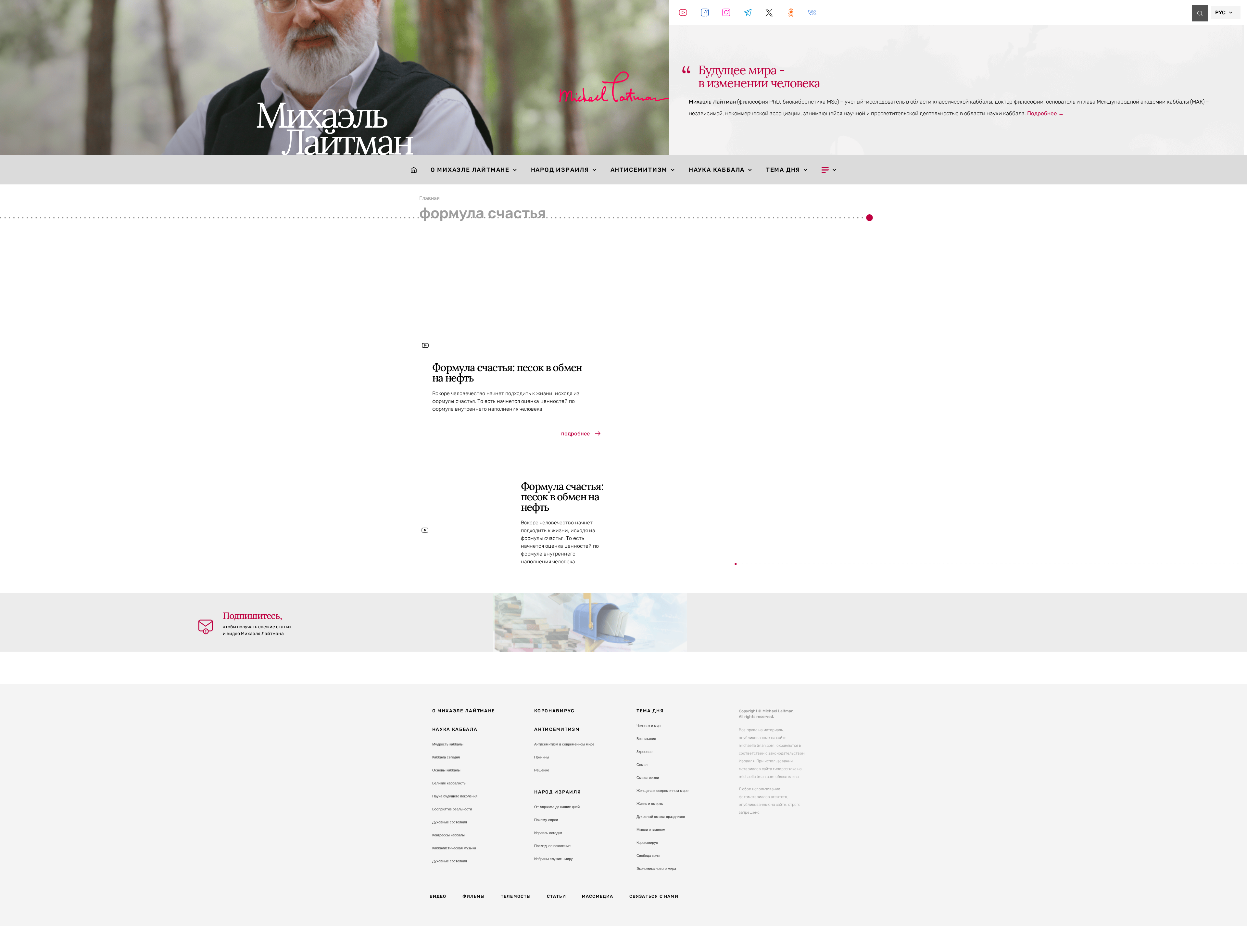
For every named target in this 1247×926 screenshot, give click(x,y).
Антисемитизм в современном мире (564, 744)
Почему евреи (546, 820)
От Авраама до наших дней (557, 807)
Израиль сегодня (548, 833)
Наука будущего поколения (454, 796)
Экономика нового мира (656, 868)
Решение (541, 770)
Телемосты (516, 896)
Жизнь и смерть (649, 804)
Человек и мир (648, 726)
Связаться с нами (653, 896)
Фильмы (473, 896)
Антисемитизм (639, 170)
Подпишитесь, (252, 615)
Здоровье (644, 752)
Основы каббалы (446, 770)
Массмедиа (597, 896)
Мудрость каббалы (447, 744)
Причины (541, 757)
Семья (642, 765)
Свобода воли (648, 855)
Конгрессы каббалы (448, 835)
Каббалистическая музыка (454, 848)
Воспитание (646, 739)
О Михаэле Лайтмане (470, 170)
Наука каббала (717, 170)
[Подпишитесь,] (205, 626)
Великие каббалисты (449, 783)
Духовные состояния (449, 822)
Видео (438, 896)
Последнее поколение (552, 846)
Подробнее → (1045, 113)
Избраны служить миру (553, 859)
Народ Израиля (560, 170)
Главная (429, 198)
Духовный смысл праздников (660, 817)
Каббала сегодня (446, 757)
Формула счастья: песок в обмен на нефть (507, 372)
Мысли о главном (650, 830)
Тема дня (783, 170)
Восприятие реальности (452, 809)
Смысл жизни (647, 778)
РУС (1220, 12)
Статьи (556, 896)
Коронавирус (554, 711)
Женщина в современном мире (662, 791)
